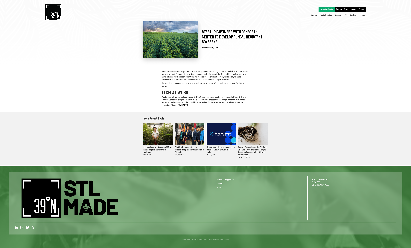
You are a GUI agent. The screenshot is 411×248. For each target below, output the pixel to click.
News (363, 15)
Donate (361, 9)
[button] (357, 15)
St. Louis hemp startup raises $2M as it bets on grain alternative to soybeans (157, 149)
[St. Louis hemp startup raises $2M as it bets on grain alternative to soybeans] (158, 134)
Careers (220, 184)
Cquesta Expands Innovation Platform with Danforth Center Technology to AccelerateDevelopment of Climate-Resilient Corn (252, 151)
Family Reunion (326, 15)
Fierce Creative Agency (222, 239)
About (346, 9)
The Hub (339, 9)
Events (314, 15)
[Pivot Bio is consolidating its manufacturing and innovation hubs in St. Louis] (189, 134)
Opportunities (350, 15)
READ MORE (183, 105)
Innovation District (326, 9)
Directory (338, 15)
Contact (353, 9)
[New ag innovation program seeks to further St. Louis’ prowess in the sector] (221, 134)
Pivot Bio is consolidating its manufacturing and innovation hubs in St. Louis (189, 149)
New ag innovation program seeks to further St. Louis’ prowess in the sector (221, 149)
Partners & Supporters (225, 180)
